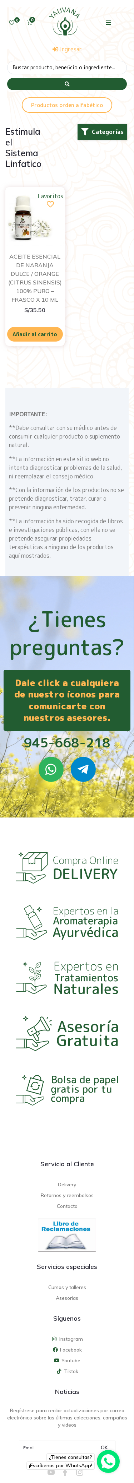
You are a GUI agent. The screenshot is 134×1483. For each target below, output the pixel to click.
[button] (108, 22)
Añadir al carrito (35, 334)
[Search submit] (67, 84)
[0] (11, 23)
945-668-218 (67, 742)
